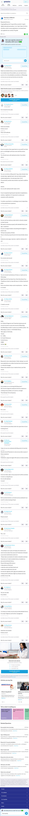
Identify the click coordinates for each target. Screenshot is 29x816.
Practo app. (13, 676)
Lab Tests (20, 5)
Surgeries (26, 5)
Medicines (14, 5)
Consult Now (24, 66)
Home (1, 8)
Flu (13, 8)
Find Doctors (2, 5)
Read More (15, 730)
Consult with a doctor (8, 8)
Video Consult (8, 5)
